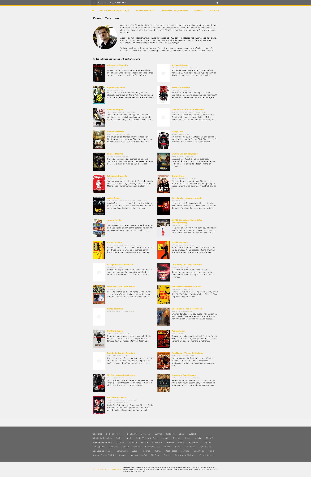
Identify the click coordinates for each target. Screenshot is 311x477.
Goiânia (144, 442)
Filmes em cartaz (146, 10)
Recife (119, 437)
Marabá (209, 437)
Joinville (185, 450)
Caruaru (167, 454)
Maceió (167, 446)
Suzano (135, 450)
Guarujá (157, 450)
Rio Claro (155, 454)
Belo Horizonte (112, 433)
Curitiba (158, 433)
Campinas (206, 442)
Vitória (211, 450)
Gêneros (198, 10)
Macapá (125, 446)
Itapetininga (198, 450)
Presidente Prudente (102, 442)
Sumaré (122, 454)
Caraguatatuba (206, 454)
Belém (182, 433)
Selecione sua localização (115, 10)
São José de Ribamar (102, 450)
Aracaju (165, 437)
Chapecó (113, 446)
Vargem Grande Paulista (104, 454)
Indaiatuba (157, 442)
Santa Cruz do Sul (138, 454)
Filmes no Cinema (112, 2)
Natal (129, 437)
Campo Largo (206, 446)
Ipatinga (146, 450)
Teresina (170, 442)
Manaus (176, 437)
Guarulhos (132, 442)
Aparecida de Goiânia (188, 442)
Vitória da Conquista (102, 437)
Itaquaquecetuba (152, 446)
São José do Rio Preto (185, 454)
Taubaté (136, 446)
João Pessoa (171, 450)
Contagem (145, 433)
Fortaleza (170, 433)
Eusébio (192, 433)
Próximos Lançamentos (175, 10)
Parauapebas (99, 446)
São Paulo (97, 433)
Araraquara (190, 446)
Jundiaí (198, 437)
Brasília (188, 437)
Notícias (214, 10)
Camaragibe (122, 450)
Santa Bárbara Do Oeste (147, 437)
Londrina (120, 442)
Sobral (178, 446)
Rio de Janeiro (130, 433)
